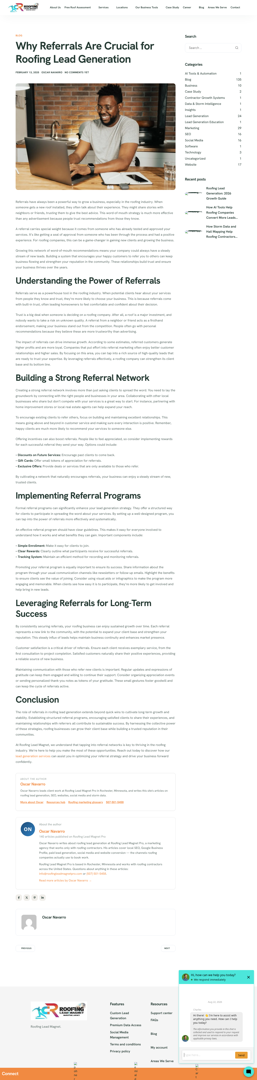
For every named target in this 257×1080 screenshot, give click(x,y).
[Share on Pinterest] (34, 897)
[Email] (136, 1074)
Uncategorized (195, 159)
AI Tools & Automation (201, 74)
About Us (55, 7)
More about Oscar (31, 802)
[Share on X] (27, 897)
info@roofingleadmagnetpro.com (60, 874)
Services (103, 7)
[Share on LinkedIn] (42, 897)
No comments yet (77, 72)
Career (187, 7)
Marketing (192, 128)
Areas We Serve (217, 7)
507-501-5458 (115, 802)
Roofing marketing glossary (85, 802)
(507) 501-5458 (96, 874)
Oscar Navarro (51, 72)
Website (190, 165)
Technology (193, 152)
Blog (201, 7)
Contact (235, 7)
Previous (26, 948)
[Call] (75, 1074)
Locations (122, 7)
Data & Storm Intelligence (203, 104)
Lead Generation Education (204, 122)
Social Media (194, 140)
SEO (188, 134)
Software (191, 146)
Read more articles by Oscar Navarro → (65, 880)
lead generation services (33, 756)
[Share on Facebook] (19, 897)
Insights (190, 110)
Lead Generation (197, 116)
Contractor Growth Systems (205, 98)
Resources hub (55, 802)
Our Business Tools (146, 7)
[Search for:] (213, 48)
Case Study (172, 7)
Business (191, 86)
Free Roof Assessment (78, 7)
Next (167, 948)
